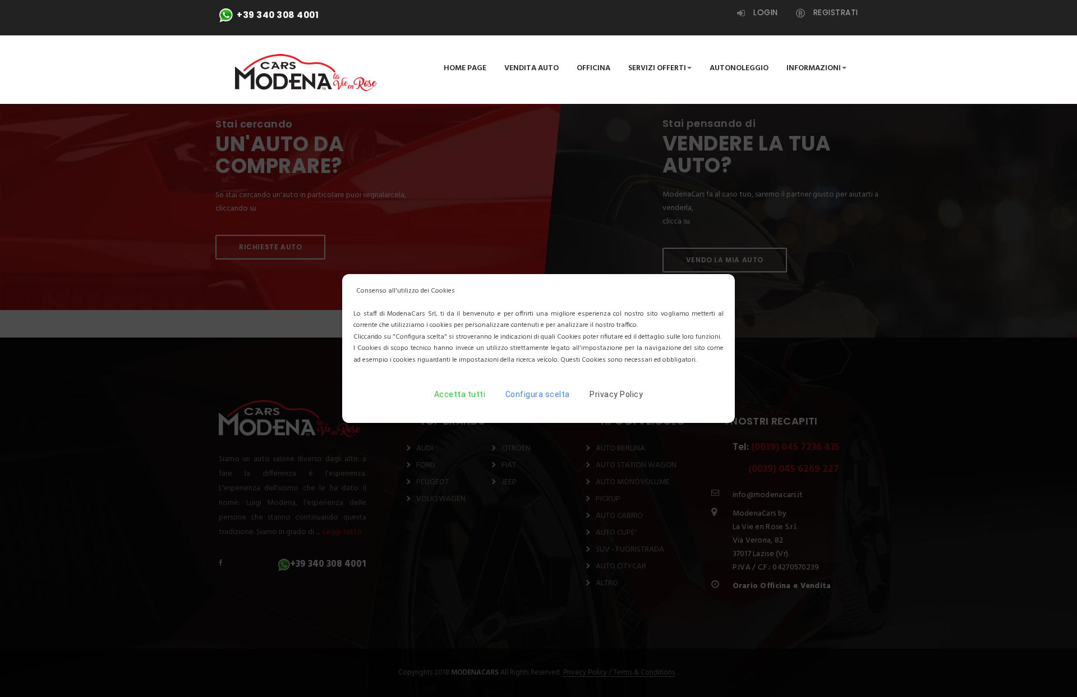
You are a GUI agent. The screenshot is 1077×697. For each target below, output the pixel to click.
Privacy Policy (616, 394)
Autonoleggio (739, 68)
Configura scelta (537, 394)
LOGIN (764, 12)
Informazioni (813, 68)
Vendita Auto (531, 68)
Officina (593, 68)
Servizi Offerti (657, 68)
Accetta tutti (460, 394)
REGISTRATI (834, 12)
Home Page (465, 68)
